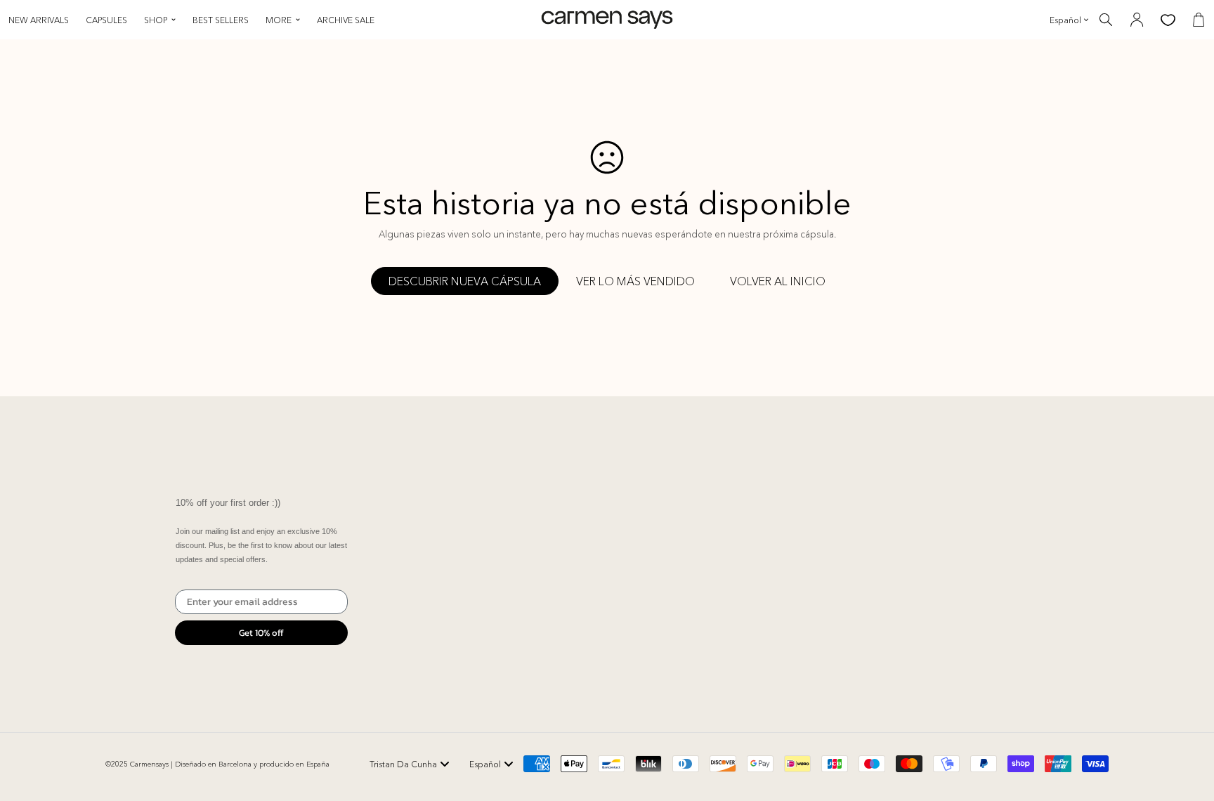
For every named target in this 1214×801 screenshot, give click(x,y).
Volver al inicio (777, 281)
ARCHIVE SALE (345, 20)
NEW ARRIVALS (38, 20)
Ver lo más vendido (635, 281)
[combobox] (409, 764)
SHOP (155, 20)
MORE (279, 20)
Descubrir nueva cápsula (465, 281)
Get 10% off (261, 632)
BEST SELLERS (220, 20)
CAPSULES (106, 20)
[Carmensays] (607, 20)
